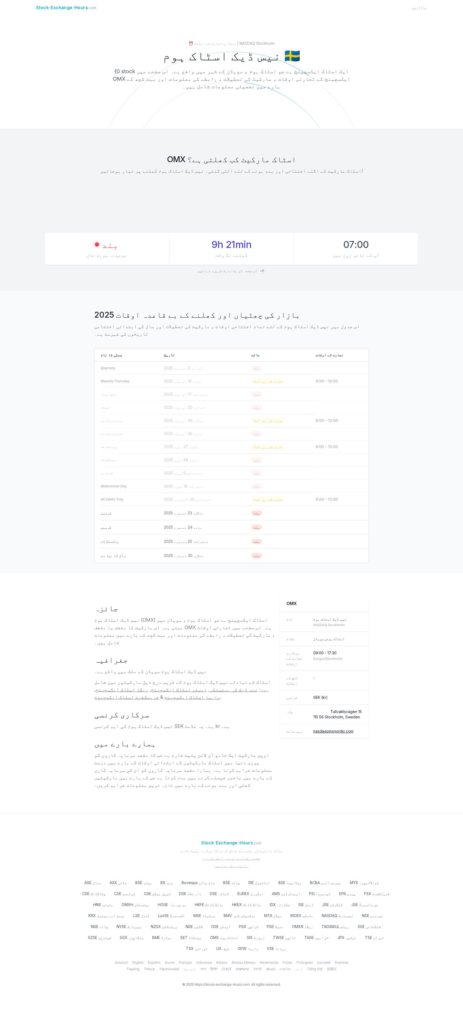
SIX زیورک (255, 937)
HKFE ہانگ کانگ (209, 904)
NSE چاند (99, 926)
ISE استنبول (259, 882)
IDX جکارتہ (280, 904)
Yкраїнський (169, 969)
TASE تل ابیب (316, 937)
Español (154, 962)
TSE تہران (374, 937)
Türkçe (149, 969)
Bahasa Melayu (244, 962)
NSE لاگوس (194, 926)
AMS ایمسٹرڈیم (286, 893)
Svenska (341, 962)
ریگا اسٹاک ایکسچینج (122, 689)
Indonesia (204, 962)
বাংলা (203, 969)
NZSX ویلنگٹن (164, 926)
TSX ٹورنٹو (197, 948)
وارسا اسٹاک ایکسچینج (192, 697)
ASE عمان (92, 882)
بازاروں (419, 7)
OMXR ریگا (302, 926)
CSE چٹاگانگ (94, 893)
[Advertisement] (231, 204)
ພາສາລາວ (242, 969)
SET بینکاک (190, 937)
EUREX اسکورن (250, 893)
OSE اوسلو (220, 926)
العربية (189, 969)
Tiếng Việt (315, 969)
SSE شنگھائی (369, 926)
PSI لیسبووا (320, 893)
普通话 (332, 969)
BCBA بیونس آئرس (325, 882)
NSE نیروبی (372, 915)
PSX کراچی (248, 926)
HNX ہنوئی (103, 904)
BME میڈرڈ (162, 937)
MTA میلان (273, 915)
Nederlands (269, 962)
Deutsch (121, 962)
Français (185, 962)
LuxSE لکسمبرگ (171, 915)
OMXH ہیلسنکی (135, 904)
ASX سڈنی (118, 882)
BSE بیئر (143, 882)
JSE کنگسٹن (332, 904)
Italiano (221, 962)
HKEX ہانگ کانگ (246, 904)
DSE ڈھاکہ (219, 893)
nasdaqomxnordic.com (333, 731)
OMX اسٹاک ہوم (224, 937)
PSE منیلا (275, 926)
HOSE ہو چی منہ (172, 904)
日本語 (227, 969)
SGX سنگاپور (132, 937)
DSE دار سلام (190, 893)
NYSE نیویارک (129, 926)
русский (323, 962)
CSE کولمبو (124, 893)
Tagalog (133, 969)
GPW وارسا (248, 948)
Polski (287, 962)
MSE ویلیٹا (204, 915)
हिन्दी (214, 969)
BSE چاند (231, 882)
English (138, 962)
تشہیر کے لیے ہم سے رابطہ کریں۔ (231, 858)
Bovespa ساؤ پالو (198, 882)
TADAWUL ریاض (335, 926)
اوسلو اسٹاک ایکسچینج (179, 689)
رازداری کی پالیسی (231, 865)
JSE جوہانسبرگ (364, 904)
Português (305, 962)
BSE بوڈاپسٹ (289, 882)
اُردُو (299, 969)
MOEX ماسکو (301, 915)
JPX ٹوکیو (346, 937)
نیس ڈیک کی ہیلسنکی (234, 689)
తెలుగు (270, 969)
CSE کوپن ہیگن (157, 893)
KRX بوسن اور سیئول (106, 915)
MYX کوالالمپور (364, 882)
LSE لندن (141, 915)
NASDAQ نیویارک (337, 915)
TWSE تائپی (284, 937)
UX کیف (222, 948)
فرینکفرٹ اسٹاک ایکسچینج (126, 697)
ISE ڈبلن (305, 904)
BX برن (166, 882)
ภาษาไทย (285, 969)
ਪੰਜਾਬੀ (257, 969)
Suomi (170, 962)
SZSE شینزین (99, 937)
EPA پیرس (347, 893)
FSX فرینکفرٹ (377, 893)
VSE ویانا (276, 948)
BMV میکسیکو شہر (240, 915)
